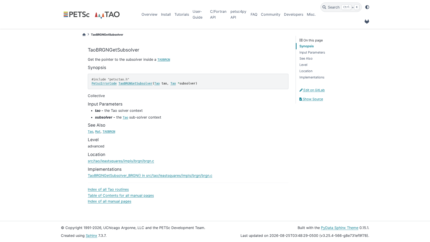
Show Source (312, 99)
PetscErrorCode (104, 83)
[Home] (84, 34)
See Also (306, 58)
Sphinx (91, 235)
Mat (98, 131)
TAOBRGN (163, 59)
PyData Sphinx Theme (339, 227)
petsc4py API (238, 14)
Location (305, 71)
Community (270, 14)
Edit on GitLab (314, 90)
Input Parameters (312, 52)
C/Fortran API (218, 14)
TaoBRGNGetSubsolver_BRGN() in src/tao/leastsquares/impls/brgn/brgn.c (150, 175)
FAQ (254, 14)
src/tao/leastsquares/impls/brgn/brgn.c (121, 161)
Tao (157, 83)
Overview (149, 14)
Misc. (311, 14)
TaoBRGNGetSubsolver (135, 83)
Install (166, 14)
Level (303, 65)
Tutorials (181, 14)
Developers (293, 14)
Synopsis (306, 46)
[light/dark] (367, 7)
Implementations (312, 77)
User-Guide (197, 14)
